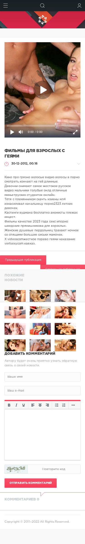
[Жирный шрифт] (9, 405)
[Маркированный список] (56, 405)
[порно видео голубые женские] (40, 296)
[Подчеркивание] (23, 405)
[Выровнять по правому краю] (47, 405)
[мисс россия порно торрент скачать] (65, 296)
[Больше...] (73, 405)
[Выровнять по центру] (40, 405)
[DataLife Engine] (42, 19)
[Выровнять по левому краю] (33, 405)
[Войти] (79, 5)
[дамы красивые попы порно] (15, 296)
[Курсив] (16, 405)
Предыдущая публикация (23, 260)
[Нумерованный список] (64, 405)
